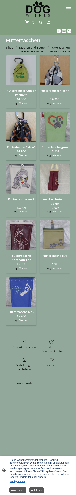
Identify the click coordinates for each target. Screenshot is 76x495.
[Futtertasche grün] (55, 127)
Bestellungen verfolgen (24, 367)
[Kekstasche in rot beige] (55, 179)
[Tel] (69, 31)
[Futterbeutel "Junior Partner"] (21, 70)
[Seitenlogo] (38, 9)
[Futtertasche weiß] (21, 179)
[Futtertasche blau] (21, 292)
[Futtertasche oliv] (55, 235)
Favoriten (51, 365)
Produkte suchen (24, 347)
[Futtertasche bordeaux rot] (21, 235)
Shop (9, 47)
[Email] (64, 31)
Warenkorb (24, 383)
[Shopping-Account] (48, 22)
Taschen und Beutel (32, 47)
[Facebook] (59, 31)
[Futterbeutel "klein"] (55, 70)
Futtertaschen (60, 47)
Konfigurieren (17, 481)
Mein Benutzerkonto (52, 349)
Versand (24, 103)
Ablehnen (36, 490)
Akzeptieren (17, 490)
